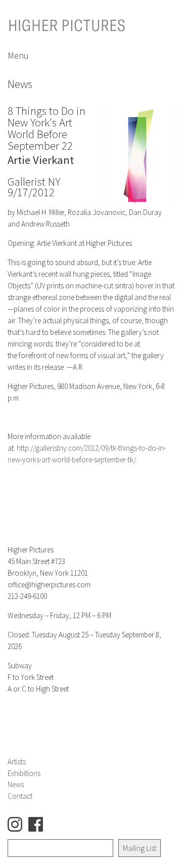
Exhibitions (24, 773)
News (16, 784)
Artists (17, 761)
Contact (20, 796)
